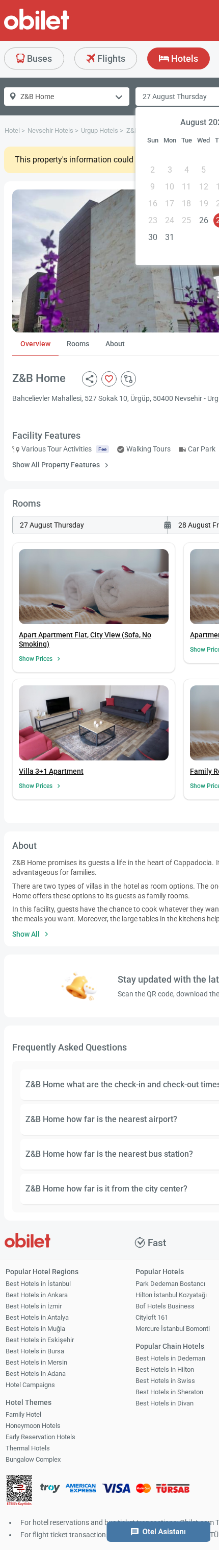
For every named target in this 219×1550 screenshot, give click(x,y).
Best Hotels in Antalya (37, 1317)
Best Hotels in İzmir (34, 1306)
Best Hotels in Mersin (36, 1362)
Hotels (183, 58)
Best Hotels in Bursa (35, 1351)
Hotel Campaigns (30, 1385)
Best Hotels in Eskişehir (40, 1340)
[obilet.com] (61, 28)
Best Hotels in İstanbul (38, 1283)
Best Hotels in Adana (36, 1373)
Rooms (78, 344)
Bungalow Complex (33, 1459)
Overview (35, 344)
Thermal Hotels (28, 1448)
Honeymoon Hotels (33, 1425)
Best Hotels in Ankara (37, 1295)
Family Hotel (23, 1414)
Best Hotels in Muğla (35, 1328)
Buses (38, 58)
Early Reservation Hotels (40, 1437)
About (115, 344)
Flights (110, 58)
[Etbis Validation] (19, 1491)
